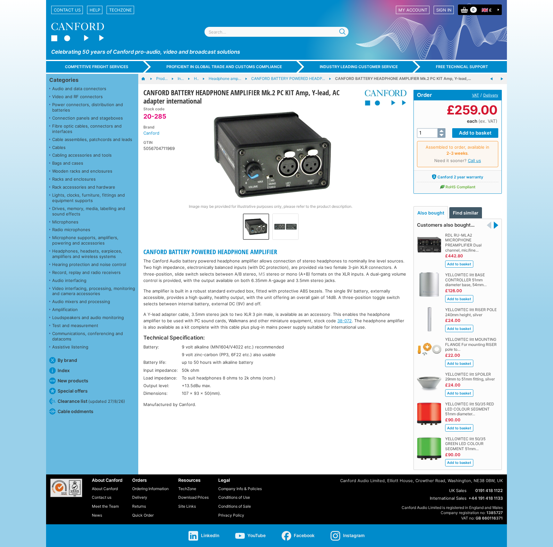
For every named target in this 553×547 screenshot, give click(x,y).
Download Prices (193, 497)
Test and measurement (75, 325)
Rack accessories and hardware (83, 187)
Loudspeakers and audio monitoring (88, 317)
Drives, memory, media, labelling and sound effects (88, 211)
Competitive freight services (96, 66)
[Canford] (383, 97)
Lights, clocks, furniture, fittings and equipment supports (88, 197)
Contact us (67, 9)
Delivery (490, 95)
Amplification (65, 309)
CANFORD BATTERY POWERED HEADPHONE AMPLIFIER (210, 251)
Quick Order (143, 515)
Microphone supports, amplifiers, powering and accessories (85, 240)
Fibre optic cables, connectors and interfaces (87, 128)
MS (262, 274)
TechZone (120, 9)
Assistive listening (70, 346)
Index (64, 370)
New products (73, 380)
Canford (151, 133)
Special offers (73, 391)
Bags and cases (67, 163)
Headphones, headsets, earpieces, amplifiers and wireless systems (87, 253)
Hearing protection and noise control (89, 264)
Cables (59, 147)
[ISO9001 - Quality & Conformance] (66, 488)
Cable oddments (75, 411)
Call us (474, 160)
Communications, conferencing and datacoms (87, 336)
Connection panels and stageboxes (87, 118)
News (97, 515)
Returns (139, 506)
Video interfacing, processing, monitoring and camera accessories (93, 291)
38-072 (344, 320)
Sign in (444, 9)
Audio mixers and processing (81, 301)
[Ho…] (146, 79)
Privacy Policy (231, 515)
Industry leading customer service (359, 66)
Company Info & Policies (240, 488)
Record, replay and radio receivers (86, 272)
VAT (475, 95)
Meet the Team (105, 506)
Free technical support (462, 66)
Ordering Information (150, 488)
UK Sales (458, 490)
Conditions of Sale (234, 506)
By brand (67, 360)
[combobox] (276, 32)
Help (95, 9)
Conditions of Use (234, 497)
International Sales (448, 498)
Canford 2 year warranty (460, 177)
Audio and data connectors (79, 88)
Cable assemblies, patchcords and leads (92, 139)
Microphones (65, 221)
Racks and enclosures (74, 179)
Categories (63, 80)
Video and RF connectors (77, 96)
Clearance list (91, 401)
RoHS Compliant (460, 186)
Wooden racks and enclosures (82, 171)
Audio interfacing (69, 280)
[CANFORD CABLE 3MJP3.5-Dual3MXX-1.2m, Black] (502, 79)
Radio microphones (71, 229)
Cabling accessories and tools (82, 155)
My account (412, 9)
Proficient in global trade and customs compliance (224, 66)
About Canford (105, 488)
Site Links (187, 506)
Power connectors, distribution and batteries (87, 107)
